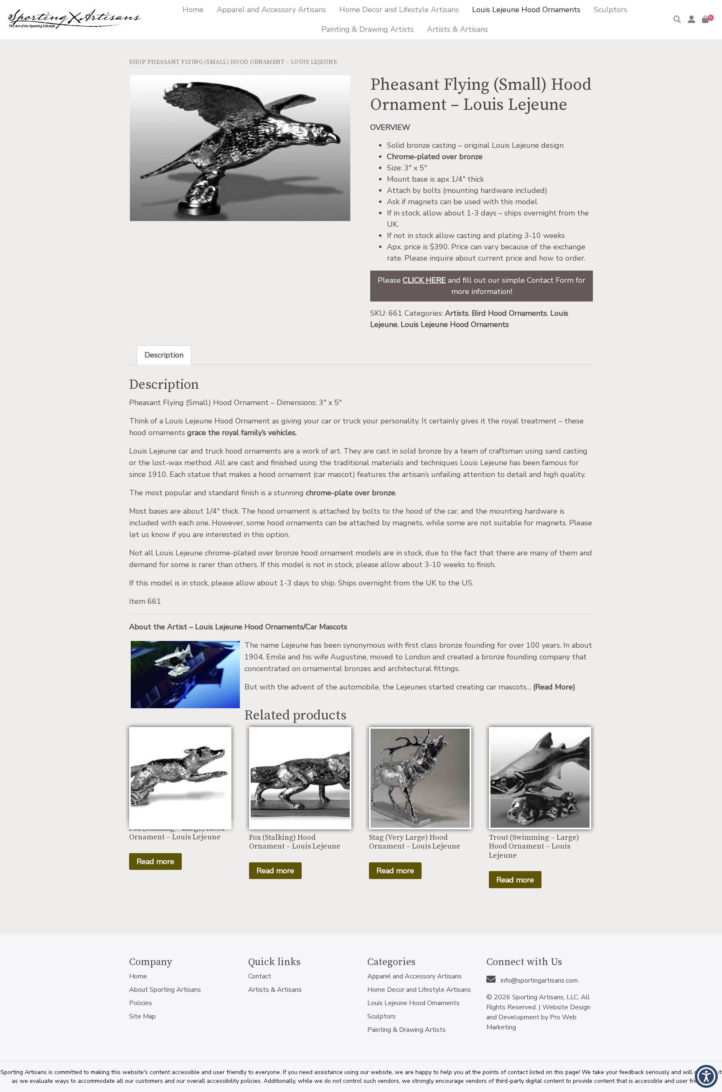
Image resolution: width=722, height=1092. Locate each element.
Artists (456, 313)
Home (138, 976)
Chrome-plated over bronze (435, 157)
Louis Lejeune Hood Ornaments (455, 324)
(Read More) (554, 687)
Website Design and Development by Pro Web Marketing (538, 1017)
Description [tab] (164, 355)
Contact (259, 976)
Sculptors (381, 1016)
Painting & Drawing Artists (406, 1029)
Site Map (142, 1016)
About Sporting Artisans (165, 989)
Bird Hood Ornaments (509, 313)
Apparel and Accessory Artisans (414, 976)
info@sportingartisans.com (538, 980)
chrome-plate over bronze (350, 493)
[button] (706, 1076)
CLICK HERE (424, 280)
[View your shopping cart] (705, 20)
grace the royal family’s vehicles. (242, 433)
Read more (155, 861)
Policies (140, 1003)
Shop (137, 62)
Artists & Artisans (275, 989)
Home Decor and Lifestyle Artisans (419, 989)
